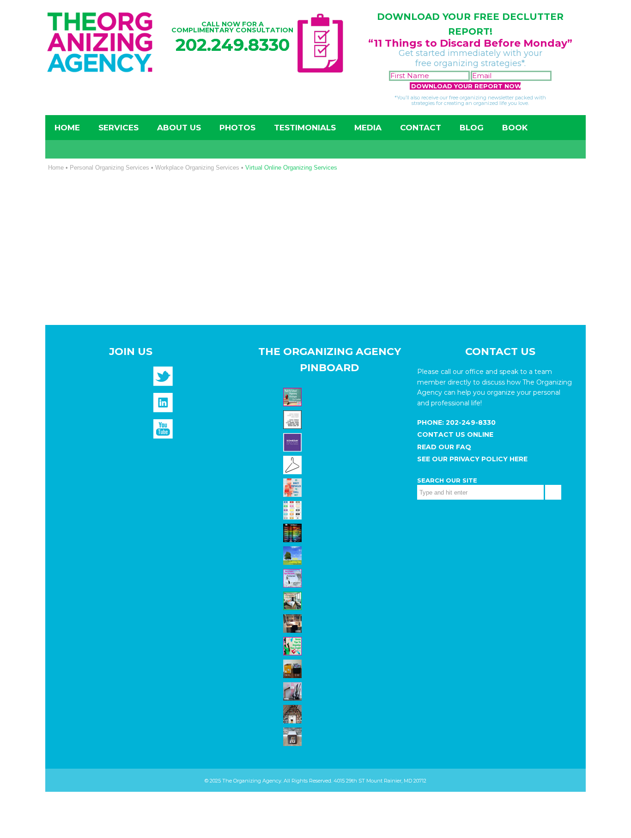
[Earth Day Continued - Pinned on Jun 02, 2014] (293, 622)
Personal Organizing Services (109, 167)
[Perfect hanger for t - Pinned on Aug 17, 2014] (293, 464)
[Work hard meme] (293, 419)
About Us (179, 127)
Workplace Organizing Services (197, 167)
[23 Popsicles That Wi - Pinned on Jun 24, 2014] (293, 487)
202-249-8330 (470, 422)
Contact (420, 127)
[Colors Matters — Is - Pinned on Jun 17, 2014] (293, 509)
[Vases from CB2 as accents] (293, 690)
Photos (237, 127)
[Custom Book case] (293, 713)
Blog (472, 127)
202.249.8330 (233, 44)
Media (368, 127)
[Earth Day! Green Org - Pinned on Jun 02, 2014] (293, 555)
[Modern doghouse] (293, 736)
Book (515, 127)
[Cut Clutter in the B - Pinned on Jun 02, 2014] (293, 600)
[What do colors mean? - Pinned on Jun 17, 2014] (293, 532)
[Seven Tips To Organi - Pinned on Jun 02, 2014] (293, 645)
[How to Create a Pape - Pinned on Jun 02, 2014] (293, 577)
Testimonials (305, 127)
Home (67, 127)
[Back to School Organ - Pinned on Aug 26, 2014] (293, 396)
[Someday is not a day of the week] (293, 441)
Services (118, 127)
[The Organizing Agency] (163, 379)
